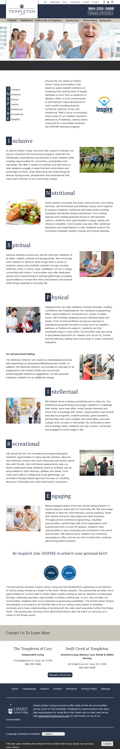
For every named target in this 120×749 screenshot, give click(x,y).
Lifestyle (12, 20)
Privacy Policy (89, 688)
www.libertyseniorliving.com (53, 716)
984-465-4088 (87, 667)
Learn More (12, 747)
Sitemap (105, 688)
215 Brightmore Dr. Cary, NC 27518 (33, 660)
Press (64, 2)
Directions (71, 688)
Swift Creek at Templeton (48, 20)
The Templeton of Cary (33, 648)
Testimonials (75, 2)
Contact (95, 2)
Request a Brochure (100, 13)
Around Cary (72, 20)
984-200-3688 (101, 8)
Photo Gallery (90, 20)
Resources (105, 20)
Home (15, 688)
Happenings (54, 2)
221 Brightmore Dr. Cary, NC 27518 (87, 664)
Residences (27, 20)
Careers (86, 2)
